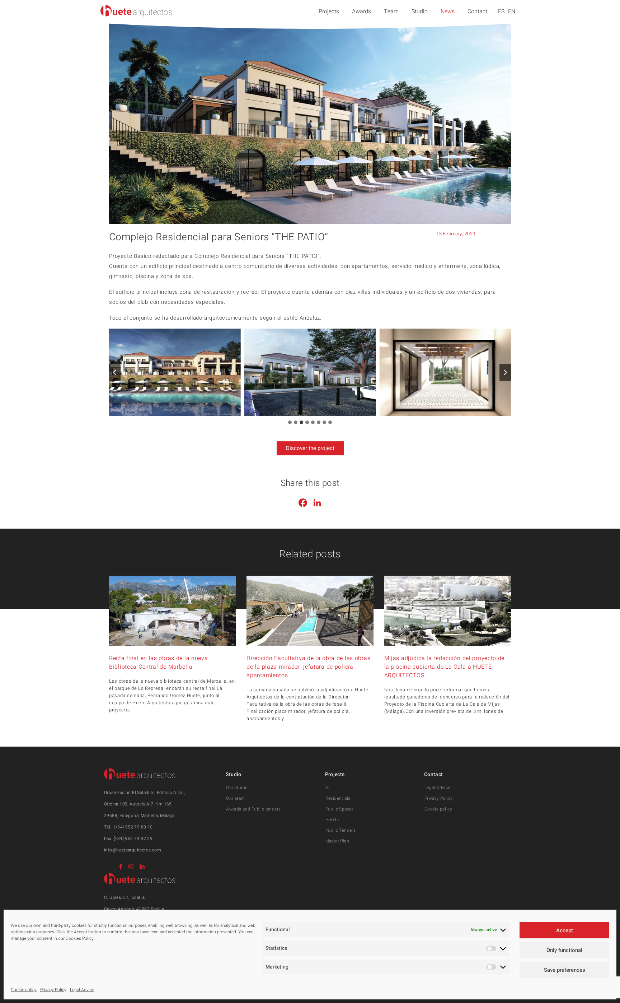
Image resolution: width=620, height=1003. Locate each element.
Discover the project (310, 448)
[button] (175, 372)
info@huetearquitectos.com (132, 850)
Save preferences (564, 970)
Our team (235, 798)
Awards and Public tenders (253, 809)
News (448, 11)
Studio (420, 11)
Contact (477, 11)
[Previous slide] (115, 372)
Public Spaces (339, 809)
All (328, 787)
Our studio (237, 787)
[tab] (290, 422)
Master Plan (337, 841)
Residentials (338, 798)
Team (391, 11)
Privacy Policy (53, 989)
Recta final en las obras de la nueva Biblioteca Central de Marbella (158, 662)
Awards (361, 11)
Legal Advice (82, 989)
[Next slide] (505, 372)
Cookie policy (24, 989)
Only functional (564, 950)
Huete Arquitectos (136, 11)
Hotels (332, 820)
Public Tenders (340, 830)
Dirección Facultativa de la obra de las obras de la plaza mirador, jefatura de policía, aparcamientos (308, 667)
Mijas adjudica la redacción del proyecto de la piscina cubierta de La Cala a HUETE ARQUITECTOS (444, 667)
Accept (564, 930)
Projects (329, 11)
